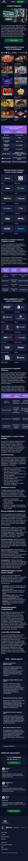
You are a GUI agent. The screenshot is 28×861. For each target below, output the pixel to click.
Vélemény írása (14, 762)
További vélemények (14, 810)
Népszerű (3, 52)
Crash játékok (15, 53)
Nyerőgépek (22, 52)
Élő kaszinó (9, 53)
